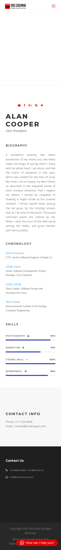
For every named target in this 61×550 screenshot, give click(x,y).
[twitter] (42, 105)
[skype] (36, 105)
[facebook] (24, 105)
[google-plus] (30, 105)
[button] (37, 543)
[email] (19, 105)
